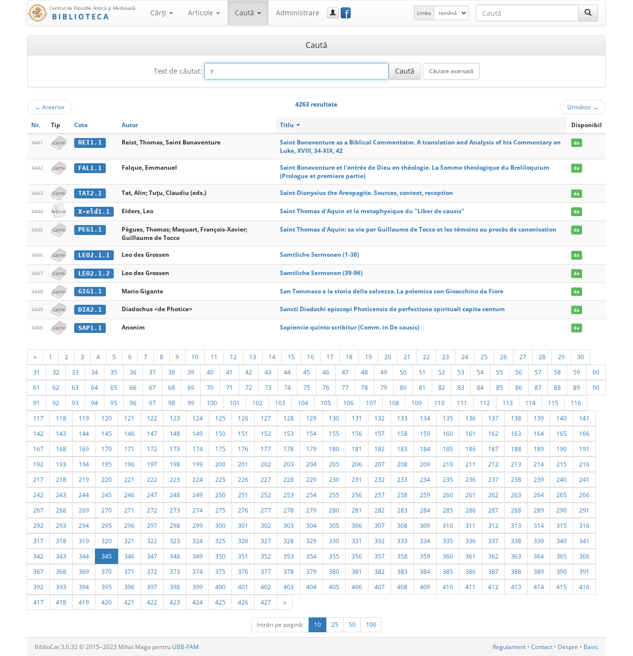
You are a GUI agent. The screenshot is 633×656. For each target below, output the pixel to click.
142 (38, 433)
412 (493, 587)
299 (197, 525)
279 (311, 510)
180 (334, 449)
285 (448, 510)
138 (516, 418)
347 (152, 556)
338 (516, 541)
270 (106, 510)
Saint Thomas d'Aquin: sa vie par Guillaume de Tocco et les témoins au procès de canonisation (418, 229)
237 (493, 479)
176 (243, 449)
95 (113, 403)
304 (311, 525)
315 (561, 525)
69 (190, 387)
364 (539, 556)
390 (561, 571)
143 (61, 433)
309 (425, 525)
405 (334, 587)
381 (357, 571)
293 (61, 525)
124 (197, 418)
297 (152, 525)
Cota (81, 125)
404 (311, 587)
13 (252, 357)
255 (334, 495)
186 (470, 449)
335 (448, 541)
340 (561, 541)
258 (402, 495)
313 (516, 525)
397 (152, 587)
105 (325, 403)
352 (266, 556)
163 (516, 433)
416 (584, 587)
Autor (130, 125)
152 (266, 433)
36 (133, 372)
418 (61, 602)
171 (129, 449)
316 (584, 525)
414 (539, 587)
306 (357, 525)
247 (152, 495)
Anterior (50, 107)
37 (152, 372)
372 (152, 571)
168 (61, 449)
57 (538, 372)
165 (561, 433)
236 (470, 479)
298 (175, 525)
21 (407, 357)
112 (485, 403)
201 (243, 464)
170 (106, 449)
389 (539, 571)
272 (152, 510)
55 (499, 372)
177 (266, 449)
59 (576, 372)
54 (480, 372)
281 (357, 510)
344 (84, 556)
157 (379, 433)
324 (197, 541)
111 (462, 403)
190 (561, 449)
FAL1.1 (90, 168)
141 (584, 418)
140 (561, 418)
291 (584, 510)
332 (379, 541)
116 (576, 403)
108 (394, 403)
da (576, 143)
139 (539, 418)
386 (470, 571)
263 (516, 495)
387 (493, 571)
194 (84, 464)
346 (129, 556)
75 (306, 387)
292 (38, 525)
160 (448, 433)
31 (36, 372)
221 (129, 479)
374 (197, 571)
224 (197, 479)
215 (561, 464)
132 (379, 418)
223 (175, 479)
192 (38, 464)
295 (106, 525)
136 (470, 418)
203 (288, 464)
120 (106, 418)
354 (311, 556)
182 (379, 449)
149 (197, 433)
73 (268, 387)
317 (38, 541)
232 (379, 479)
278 (288, 510)
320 (106, 541)
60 (595, 372)
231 (357, 479)
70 (210, 387)
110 (439, 403)
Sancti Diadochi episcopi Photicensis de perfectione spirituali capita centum (392, 309)
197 (152, 464)
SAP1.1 (90, 327)
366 (584, 556)
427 (266, 602)
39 (190, 372)
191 (584, 449)
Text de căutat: (178, 71)
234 (425, 479)
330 (334, 541)
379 (311, 571)
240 (561, 479)
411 (470, 587)
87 (538, 387)
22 (426, 357)
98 (171, 403)
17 (329, 357)
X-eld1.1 (94, 211)
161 (470, 433)
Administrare (297, 12)
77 (345, 387)
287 (493, 510)
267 (38, 510)
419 (84, 602)
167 (38, 449)
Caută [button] (245, 12)
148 (175, 433)
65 (113, 387)
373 (175, 571)
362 (493, 556)
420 (106, 602)
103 (280, 403)
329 (311, 541)
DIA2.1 (90, 309)
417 (38, 602)
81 (422, 387)
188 (516, 449)
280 (334, 510)
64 (94, 387)
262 (493, 495)
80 (403, 387)
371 (129, 571)
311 (470, 525)
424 (197, 602)
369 (84, 571)
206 (357, 464)
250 (220, 495)
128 (288, 418)
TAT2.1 (90, 193)
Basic (591, 647)
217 (38, 479)
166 (584, 433)
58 (557, 372)
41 (229, 372)
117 (38, 418)
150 (220, 433)
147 (152, 433)
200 (220, 464)
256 (357, 495)
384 (425, 571)
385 (448, 571)
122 (152, 418)
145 (106, 433)
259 (425, 495)
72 (248, 387)
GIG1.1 (90, 291)
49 (383, 372)
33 (75, 372)
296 (129, 525)
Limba (424, 12)
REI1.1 (90, 142)
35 (113, 372)
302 (266, 525)
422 (152, 602)
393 (61, 587)
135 (448, 418)
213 (516, 464)
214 (539, 464)
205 (334, 464)
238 (516, 479)
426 (243, 602)
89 (576, 387)
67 (152, 387)
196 (129, 464)
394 (84, 587)
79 (383, 387)
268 (61, 510)
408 (402, 587)
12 (233, 357)
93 (75, 403)
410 (448, 587)
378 (288, 571)
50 (403, 372)
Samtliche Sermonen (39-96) (321, 273)
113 (507, 403)
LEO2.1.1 (94, 255)
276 (243, 510)
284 (425, 510)
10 (194, 357)
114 (530, 403)
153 (288, 433)
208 (402, 464)
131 (357, 418)
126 (243, 418)
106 (348, 403)
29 (561, 357)
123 (175, 418)
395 (106, 587)
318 (61, 541)
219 (84, 479)
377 (266, 571)
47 (345, 372)
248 (175, 495)
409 (425, 587)
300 (220, 525)
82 (441, 387)
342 (38, 556)
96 (133, 403)
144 (84, 433)
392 (38, 587)
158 (402, 433)
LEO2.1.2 (94, 273)
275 (220, 510)
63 (75, 387)
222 (152, 479)
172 (152, 449)
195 (106, 464)
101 (234, 403)
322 (152, 541)
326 (243, 541)
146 (129, 433)
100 (212, 403)
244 (84, 495)
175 (220, 449)
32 (55, 372)
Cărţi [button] (159, 12)
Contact (541, 647)
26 (503, 357)
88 (557, 387)
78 (364, 387)
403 (288, 587)
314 (539, 525)
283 (402, 510)
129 (311, 418)
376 (243, 571)
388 (516, 571)
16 (310, 357)
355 (334, 556)
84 (480, 387)
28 (542, 357)
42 (248, 372)
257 (379, 495)
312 (493, 525)
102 (257, 403)
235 (448, 479)
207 (379, 464)
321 (129, 541)
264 (539, 495)
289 (539, 510)
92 (55, 403)
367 (38, 571)
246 (129, 495)
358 (402, 556)
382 (379, 571)
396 (129, 587)
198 (175, 464)
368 (61, 571)
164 (539, 433)
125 (220, 418)
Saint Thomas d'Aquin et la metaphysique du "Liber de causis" (372, 211)
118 (61, 418)
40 (210, 372)
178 (288, 449)
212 (493, 464)
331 (357, 541)
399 (197, 587)
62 (55, 387)
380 (334, 571)
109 (416, 403)
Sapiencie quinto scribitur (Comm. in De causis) (349, 327)
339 (539, 541)
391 (584, 571)
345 (106, 556)
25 (484, 357)
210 (448, 464)
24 (464, 357)
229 (311, 479)
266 (584, 495)
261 (470, 495)
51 (422, 372)
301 (243, 525)
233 (402, 479)
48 (364, 372)
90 (595, 387)
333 (402, 541)
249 (197, 495)
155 (334, 433)
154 (311, 433)
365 (561, 556)
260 (448, 495)
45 (306, 372)
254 (311, 495)
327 (266, 541)
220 (106, 479)
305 (334, 525)
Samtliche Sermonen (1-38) (319, 254)
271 (129, 510)
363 (516, 556)
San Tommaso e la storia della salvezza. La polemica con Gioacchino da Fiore (391, 291)
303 (288, 525)
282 (379, 510)
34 (94, 372)
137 (493, 418)
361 (470, 556)
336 (470, 541)
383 (402, 571)
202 (266, 464)
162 (493, 433)
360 (448, 556)
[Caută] (588, 12)
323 (175, 541)
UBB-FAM (185, 647)
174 (197, 449)
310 (448, 525)
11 (214, 357)
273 (175, 510)
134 (425, 418)
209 (425, 464)
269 (84, 510)
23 (445, 357)
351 (243, 556)
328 (288, 541)
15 (291, 357)
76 (325, 387)
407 (379, 587)
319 (84, 541)
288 (516, 510)
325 (220, 541)
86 (518, 387)
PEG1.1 (90, 229)
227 (266, 479)
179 (311, 449)
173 (175, 449)
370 (106, 571)
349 (197, 556)
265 (561, 495)
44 (287, 372)
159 (425, 433)
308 (402, 525)
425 (220, 602)
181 (357, 449)
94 (94, 403)
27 (522, 357)
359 (425, 556)
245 (106, 495)
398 (175, 587)
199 (197, 464)
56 (518, 372)
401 (243, 587)
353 (288, 556)
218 (61, 479)
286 (470, 510)
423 (175, 602)
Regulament (509, 647)
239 (539, 479)
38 (171, 372)
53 (460, 372)
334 (425, 541)
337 (493, 541)
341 (584, 541)
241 (584, 479)
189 (539, 449)
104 (303, 403)
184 (425, 449)
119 (84, 418)
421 (129, 602)
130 (334, 418)
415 (561, 587)
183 (402, 449)
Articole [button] (201, 12)
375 (220, 571)
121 (129, 418)
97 (152, 403)
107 (371, 403)
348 (175, 556)
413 (516, 587)
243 (61, 495)
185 (448, 449)
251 (243, 495)
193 (61, 464)
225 (220, 479)
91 (36, 403)
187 (493, 449)
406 (357, 587)
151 (243, 433)
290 (561, 510)
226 (243, 479)
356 (357, 556)
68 (171, 387)
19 (368, 357)
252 (266, 495)
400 (220, 587)
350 (220, 556)
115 (553, 403)
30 (580, 357)
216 (584, 464)
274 (197, 510)
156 (357, 433)
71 (229, 387)
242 (38, 495)
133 (402, 418)
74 (287, 387)
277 (266, 510)
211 (470, 464)
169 (84, 449)
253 (288, 495)
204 (311, 464)
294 (84, 525)
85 (499, 387)
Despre (568, 647)
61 (36, 387)
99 (190, 403)
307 (379, 525)
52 (441, 372)
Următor (582, 107)
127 (266, 418)
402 (266, 587)
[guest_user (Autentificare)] (333, 12)
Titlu (287, 125)
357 (379, 556)
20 (387, 357)
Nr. (35, 125)
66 (133, 387)
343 (61, 556)
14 (272, 357)
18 (349, 357)
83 (460, 387)
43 (268, 372)
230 (334, 479)
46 (325, 372)
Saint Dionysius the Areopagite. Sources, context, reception (366, 192)
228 (288, 479)
